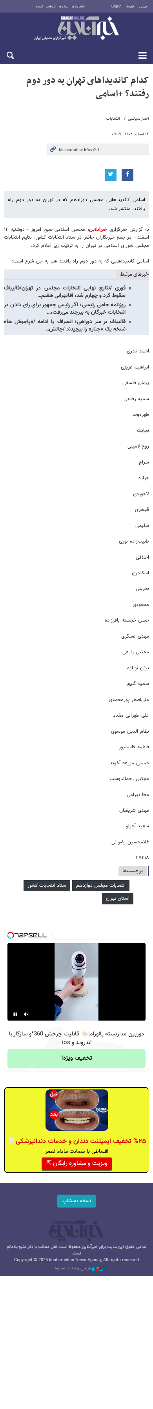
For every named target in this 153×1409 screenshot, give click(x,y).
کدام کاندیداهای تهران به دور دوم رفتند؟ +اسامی (87, 87)
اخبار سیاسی (138, 118)
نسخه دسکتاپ (76, 1201)
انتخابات (113, 118)
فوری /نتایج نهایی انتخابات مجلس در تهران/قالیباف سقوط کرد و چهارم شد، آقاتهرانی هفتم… (65, 292)
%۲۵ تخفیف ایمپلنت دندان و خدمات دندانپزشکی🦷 (76, 1141)
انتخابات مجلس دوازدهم (101, 886)
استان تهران (117, 898)
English (116, 6)
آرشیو (39, 6)
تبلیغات (51, 6)
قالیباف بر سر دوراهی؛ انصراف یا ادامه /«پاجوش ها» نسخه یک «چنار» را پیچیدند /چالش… (65, 326)
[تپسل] (11, 935)
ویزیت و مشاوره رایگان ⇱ (76, 1163)
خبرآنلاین (76, 29)
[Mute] (26, 1014)
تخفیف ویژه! (76, 1058)
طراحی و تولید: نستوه (73, 1268)
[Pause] (15, 1014)
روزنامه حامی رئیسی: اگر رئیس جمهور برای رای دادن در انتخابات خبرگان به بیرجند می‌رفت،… (65, 309)
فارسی (143, 6)
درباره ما (64, 6)
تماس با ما (78, 6)
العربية (130, 6)
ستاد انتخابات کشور (46, 886)
